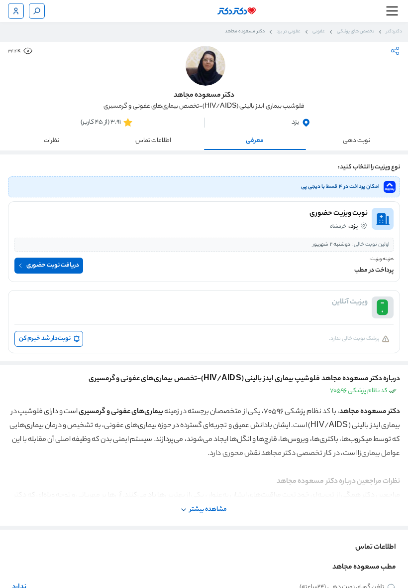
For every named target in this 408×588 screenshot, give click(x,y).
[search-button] (37, 11)
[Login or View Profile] (16, 11)
